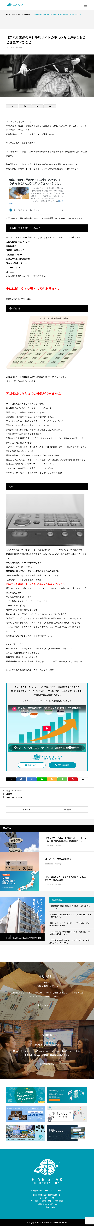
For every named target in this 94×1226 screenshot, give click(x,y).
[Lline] (37, 106)
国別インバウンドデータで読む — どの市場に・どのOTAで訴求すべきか (69, 924)
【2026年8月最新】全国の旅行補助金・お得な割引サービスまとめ (70, 907)
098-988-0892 (63, 765)
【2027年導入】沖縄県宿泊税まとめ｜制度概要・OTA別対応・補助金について (70, 933)
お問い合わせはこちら (47, 1005)
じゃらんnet (19, 797)
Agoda (8, 797)
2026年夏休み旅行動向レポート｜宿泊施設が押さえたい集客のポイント (70, 915)
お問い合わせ (33, 765)
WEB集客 (19, 48)
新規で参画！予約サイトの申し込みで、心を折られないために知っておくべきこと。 (43, 169)
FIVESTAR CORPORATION (19, 791)
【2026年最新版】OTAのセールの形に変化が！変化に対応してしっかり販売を (70, 941)
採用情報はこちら (47, 1064)
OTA (12, 797)
